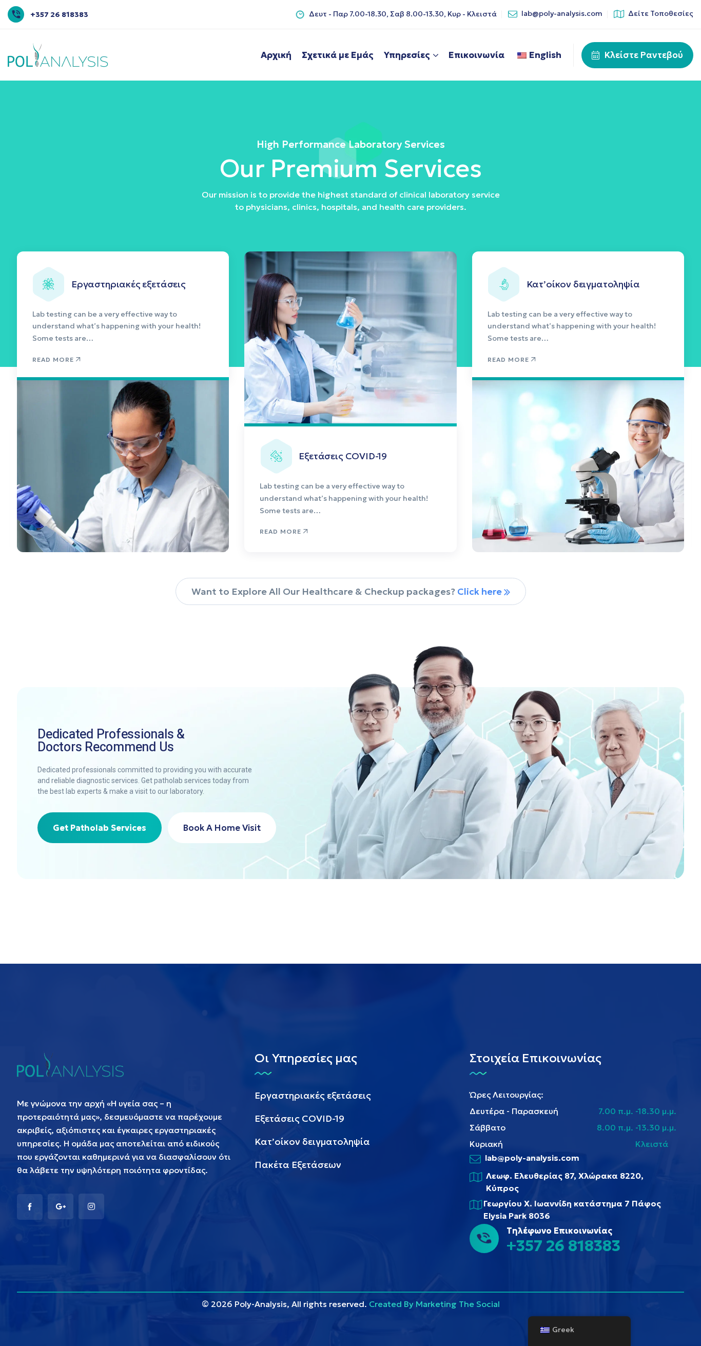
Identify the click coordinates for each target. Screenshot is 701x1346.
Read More (53, 359)
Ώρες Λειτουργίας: (506, 1094)
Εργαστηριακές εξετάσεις (128, 284)
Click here (480, 591)
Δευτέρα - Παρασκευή (514, 1111)
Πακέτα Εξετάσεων (298, 1165)
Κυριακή (486, 1144)
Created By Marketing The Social (434, 1304)
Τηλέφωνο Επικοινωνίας (559, 1230)
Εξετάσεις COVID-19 (343, 456)
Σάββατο (487, 1127)
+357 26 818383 (59, 14)
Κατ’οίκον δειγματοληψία (583, 284)
